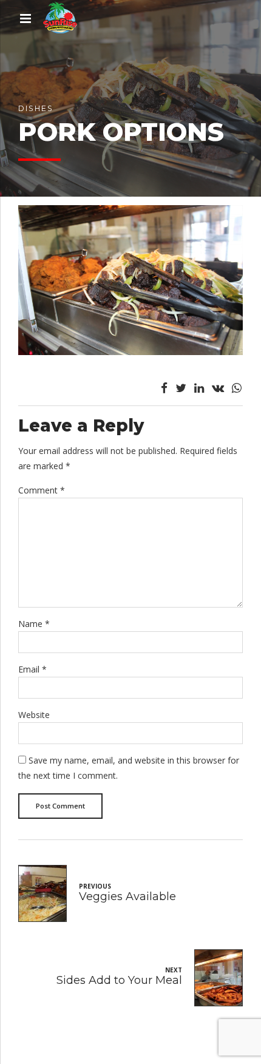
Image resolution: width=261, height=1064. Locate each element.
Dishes (35, 108)
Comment (41, 490)
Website (34, 714)
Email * (32, 669)
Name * (34, 623)
